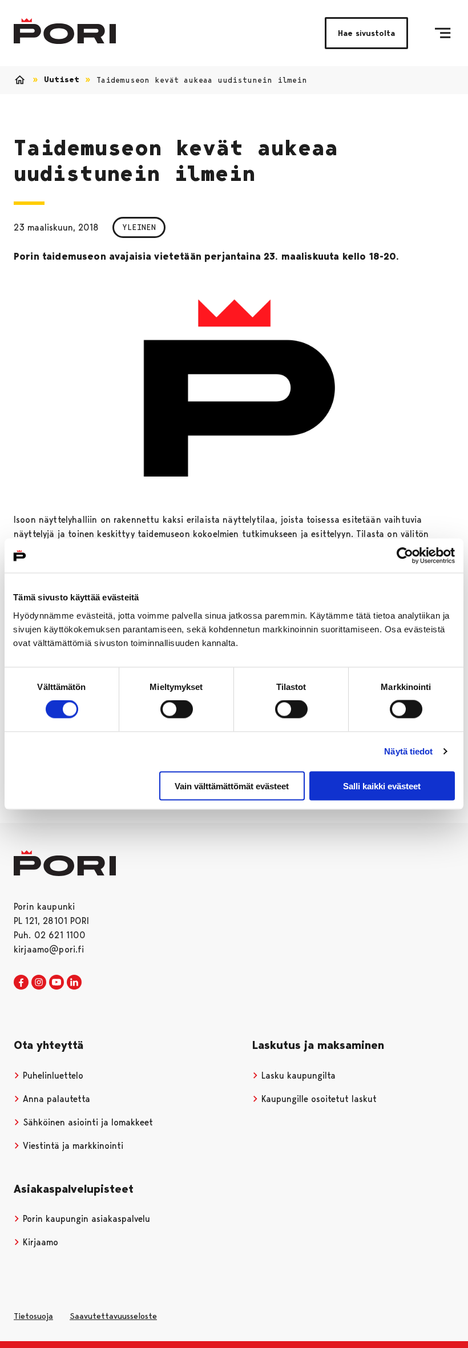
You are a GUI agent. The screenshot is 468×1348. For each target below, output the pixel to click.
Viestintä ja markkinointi (71, 1145)
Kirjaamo (39, 1242)
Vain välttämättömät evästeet (232, 785)
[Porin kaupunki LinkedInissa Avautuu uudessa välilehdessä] (74, 983)
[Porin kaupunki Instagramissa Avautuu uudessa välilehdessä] (38, 983)
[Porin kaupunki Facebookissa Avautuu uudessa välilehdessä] (21, 983)
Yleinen (139, 227)
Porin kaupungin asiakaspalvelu (85, 1218)
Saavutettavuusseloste (113, 1316)
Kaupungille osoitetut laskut (318, 1098)
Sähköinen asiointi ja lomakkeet (86, 1122)
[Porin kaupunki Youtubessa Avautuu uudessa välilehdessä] (56, 983)
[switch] (176, 709)
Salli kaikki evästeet (382, 785)
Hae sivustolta (366, 33)
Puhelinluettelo (51, 1075)
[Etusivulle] (65, 31)
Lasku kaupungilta (297, 1075)
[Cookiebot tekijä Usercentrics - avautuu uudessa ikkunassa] (405, 555)
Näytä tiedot (408, 751)
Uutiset (61, 79)
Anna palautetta (55, 1098)
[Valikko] (442, 33)
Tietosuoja (33, 1316)
